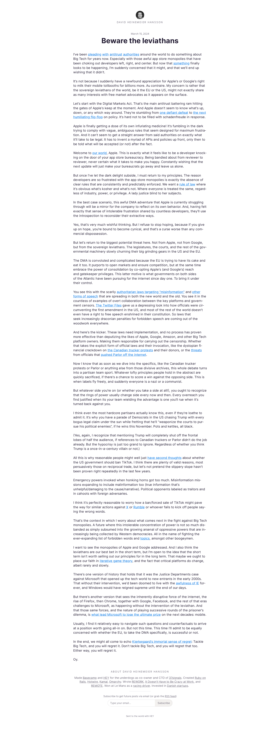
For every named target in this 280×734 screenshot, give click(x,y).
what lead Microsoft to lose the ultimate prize (126, 615)
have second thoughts (164, 458)
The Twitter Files (109, 305)
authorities (131, 54)
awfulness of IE (187, 583)
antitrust (116, 54)
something (181, 63)
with (105, 54)
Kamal (103, 681)
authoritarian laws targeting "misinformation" (151, 292)
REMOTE (97, 685)
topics (145, 538)
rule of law (187, 184)
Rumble (139, 507)
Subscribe (164, 703)
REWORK (138, 681)
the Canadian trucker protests (130, 350)
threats (196, 350)
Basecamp (90, 677)
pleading (94, 54)
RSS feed (170, 696)
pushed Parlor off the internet (123, 355)
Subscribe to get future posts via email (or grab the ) (140, 696)
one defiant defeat (174, 113)
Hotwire (92, 681)
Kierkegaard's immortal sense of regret (162, 642)
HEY (106, 677)
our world (99, 153)
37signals (175, 677)
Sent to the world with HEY (140, 716)
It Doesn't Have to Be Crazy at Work (169, 681)
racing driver (141, 685)
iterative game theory (116, 561)
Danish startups (177, 685)
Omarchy (115, 681)
